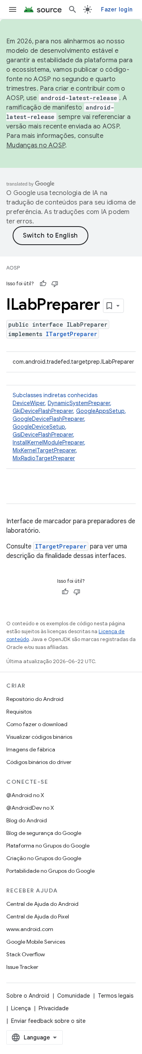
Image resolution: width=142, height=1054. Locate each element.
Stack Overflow (25, 954)
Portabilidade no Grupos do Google (50, 870)
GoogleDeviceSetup (39, 426)
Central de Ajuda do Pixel (37, 916)
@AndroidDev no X (30, 807)
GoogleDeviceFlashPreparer (48, 418)
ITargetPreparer (71, 334)
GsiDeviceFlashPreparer (43, 434)
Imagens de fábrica (30, 749)
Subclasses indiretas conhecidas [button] (69, 427)
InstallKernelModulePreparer (48, 442)
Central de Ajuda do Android (42, 903)
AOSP (13, 267)
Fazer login (117, 9)
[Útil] (43, 284)
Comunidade (73, 996)
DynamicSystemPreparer (79, 403)
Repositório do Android (35, 699)
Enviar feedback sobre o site (48, 1021)
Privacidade (54, 1008)
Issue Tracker (22, 966)
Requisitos (19, 711)
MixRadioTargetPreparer (44, 458)
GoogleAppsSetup (100, 411)
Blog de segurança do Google (43, 833)
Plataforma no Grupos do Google (48, 845)
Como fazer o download (36, 724)
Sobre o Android (27, 996)
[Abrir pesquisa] (72, 9)
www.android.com (29, 929)
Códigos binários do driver (38, 762)
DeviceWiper (29, 403)
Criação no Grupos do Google (43, 858)
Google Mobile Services (35, 941)
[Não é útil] (55, 284)
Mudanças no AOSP (35, 145)
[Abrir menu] (13, 9)
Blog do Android (26, 820)
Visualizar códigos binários (39, 736)
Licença (21, 1008)
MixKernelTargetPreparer (44, 450)
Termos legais (115, 996)
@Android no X (25, 795)
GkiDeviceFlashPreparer (43, 411)
